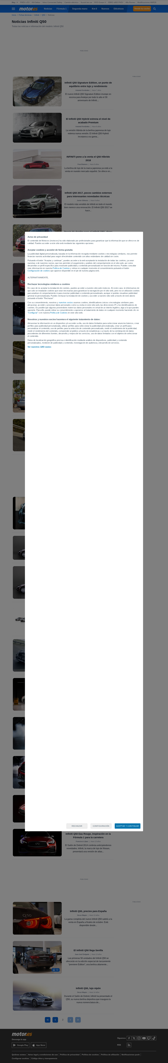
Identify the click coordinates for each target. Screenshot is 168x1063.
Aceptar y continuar (127, 826)
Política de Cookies (61, 268)
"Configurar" (33, 313)
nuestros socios (66, 302)
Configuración (101, 826)
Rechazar (77, 826)
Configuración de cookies (39, 271)
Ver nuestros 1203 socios (39, 347)
